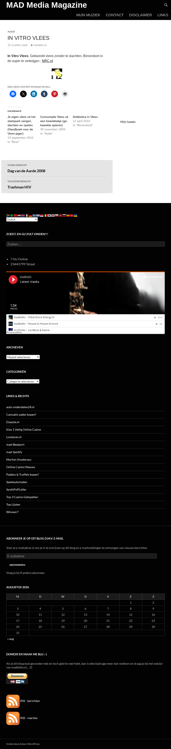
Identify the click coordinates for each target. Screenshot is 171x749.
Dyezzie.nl (12, 422)
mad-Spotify (14, 452)
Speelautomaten (16, 482)
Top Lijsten (13, 504)
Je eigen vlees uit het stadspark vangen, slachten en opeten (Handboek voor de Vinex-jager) (21, 125)
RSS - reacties (29, 718)
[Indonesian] (42, 215)
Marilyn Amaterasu (18, 459)
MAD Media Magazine (46, 5)
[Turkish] (72, 215)
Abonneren (17, 564)
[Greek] (34, 215)
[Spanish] (68, 215)
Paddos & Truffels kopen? (22, 474)
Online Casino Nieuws (20, 467)
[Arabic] (12, 215)
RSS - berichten (30, 701)
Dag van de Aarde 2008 (26, 168)
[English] (23, 215)
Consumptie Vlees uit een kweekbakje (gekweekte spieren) (54, 121)
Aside (11, 31)
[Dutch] (19, 215)
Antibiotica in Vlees (85, 116)
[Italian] (46, 215)
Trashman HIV (19, 184)
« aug (10, 639)
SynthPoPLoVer (16, 489)
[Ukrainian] (76, 215)
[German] (31, 215)
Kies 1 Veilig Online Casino (23, 429)
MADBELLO (40, 45)
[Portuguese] (61, 215)
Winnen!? (12, 512)
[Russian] (64, 215)
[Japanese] (49, 215)
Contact (115, 15)
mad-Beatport (15, 444)
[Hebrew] (38, 215)
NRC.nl (47, 61)
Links (162, 15)
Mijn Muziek (88, 15)
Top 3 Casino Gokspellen (22, 497)
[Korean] (53, 215)
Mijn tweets (128, 121)
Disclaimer (140, 15)
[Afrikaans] (8, 215)
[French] (27, 215)
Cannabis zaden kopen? (21, 414)
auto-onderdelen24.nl (20, 407)
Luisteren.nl (13, 437)
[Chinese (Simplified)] (16, 215)
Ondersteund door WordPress (23, 743)
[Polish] (57, 215)
